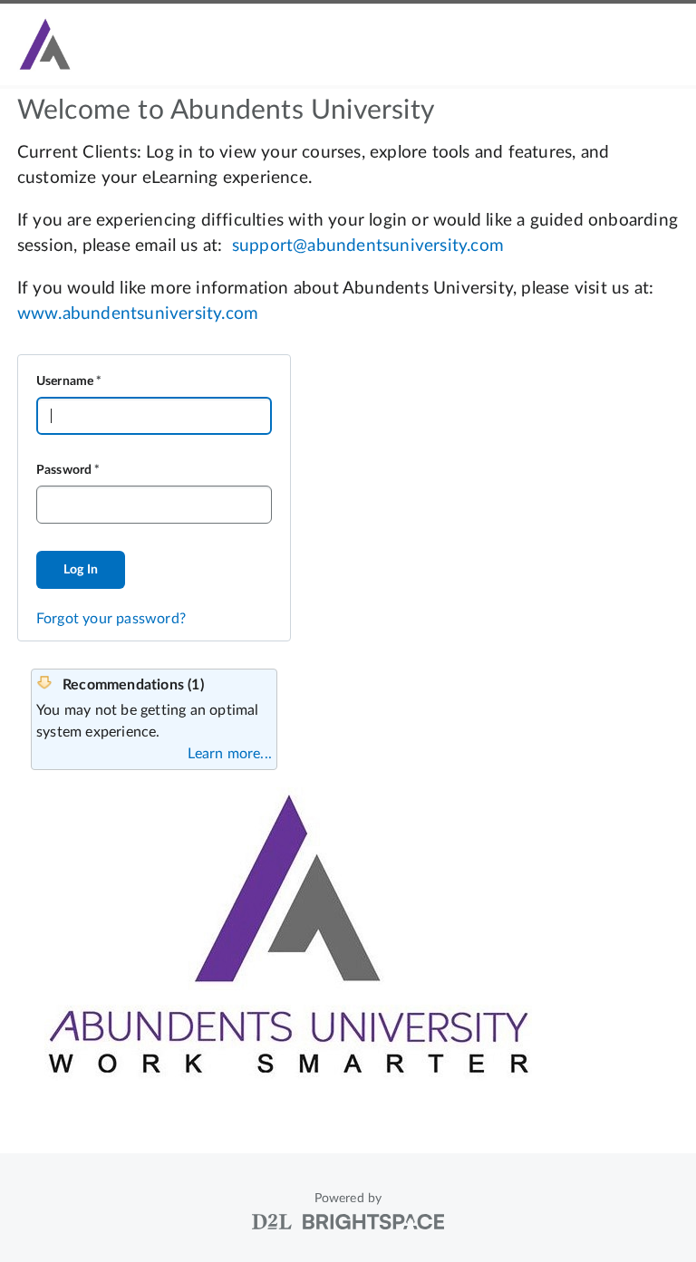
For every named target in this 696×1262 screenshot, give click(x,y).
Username (65, 381)
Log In (80, 570)
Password (64, 470)
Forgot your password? (111, 619)
